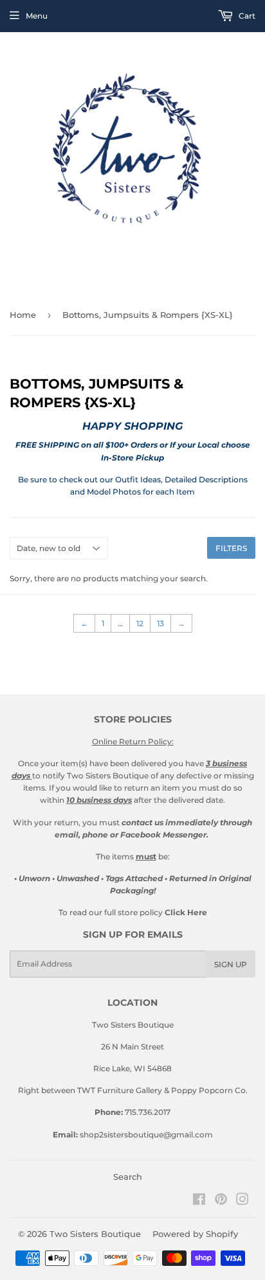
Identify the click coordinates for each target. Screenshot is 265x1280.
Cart (246, 16)
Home (23, 315)
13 (160, 623)
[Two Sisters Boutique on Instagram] (242, 1201)
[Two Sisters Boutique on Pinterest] (221, 1201)
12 (139, 623)
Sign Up (230, 964)
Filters (231, 548)
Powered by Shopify (195, 1234)
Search (127, 1176)
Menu (37, 16)
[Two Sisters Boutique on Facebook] (199, 1201)
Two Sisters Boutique (95, 1234)
